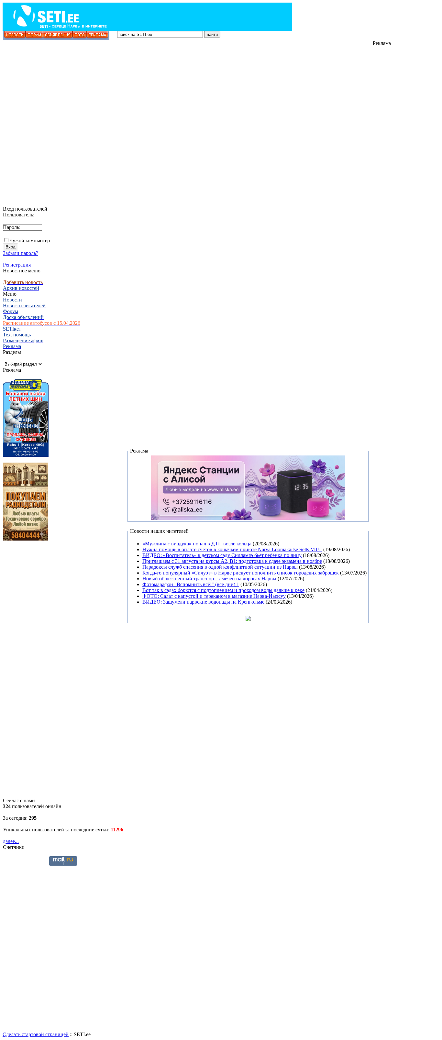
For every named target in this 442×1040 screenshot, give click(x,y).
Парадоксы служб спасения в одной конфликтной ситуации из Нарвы (220, 567)
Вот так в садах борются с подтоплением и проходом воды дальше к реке (223, 590)
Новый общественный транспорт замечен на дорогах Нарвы (209, 578)
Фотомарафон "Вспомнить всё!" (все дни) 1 (190, 584)
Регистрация (17, 265)
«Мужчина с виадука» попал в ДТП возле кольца (196, 543)
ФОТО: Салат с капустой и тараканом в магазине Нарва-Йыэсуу (214, 596)
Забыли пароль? (20, 253)
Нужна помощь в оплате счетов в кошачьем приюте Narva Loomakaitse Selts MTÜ (232, 549)
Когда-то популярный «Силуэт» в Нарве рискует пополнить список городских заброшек (240, 572)
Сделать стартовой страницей (36, 1034)
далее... (11, 841)
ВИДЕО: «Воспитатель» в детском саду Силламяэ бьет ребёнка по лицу (222, 555)
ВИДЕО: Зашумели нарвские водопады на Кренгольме (203, 602)
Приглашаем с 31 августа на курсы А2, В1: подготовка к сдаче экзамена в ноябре (232, 561)
